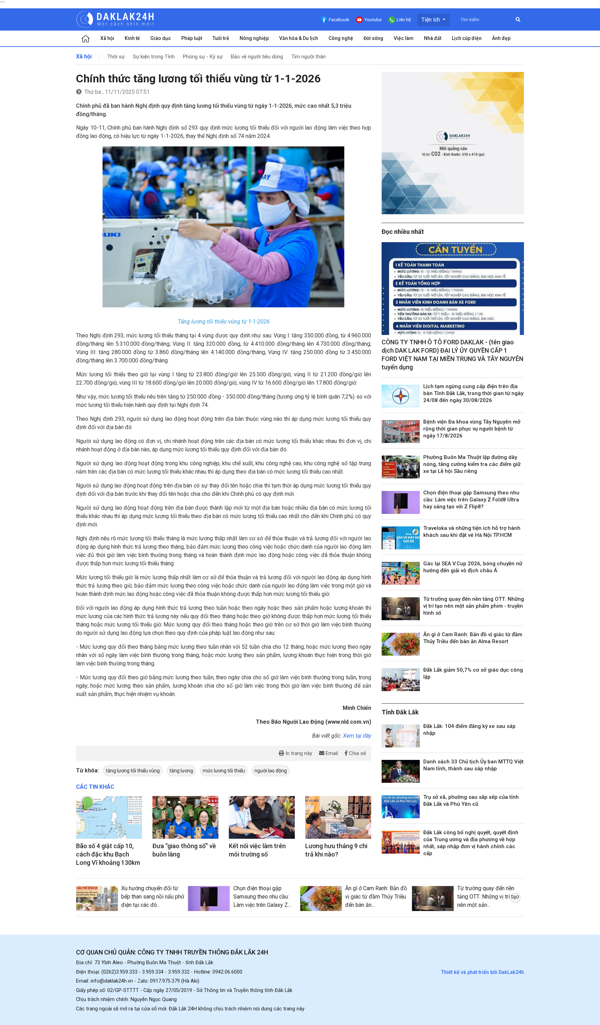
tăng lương (181, 770)
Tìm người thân (308, 57)
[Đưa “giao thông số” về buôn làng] (185, 817)
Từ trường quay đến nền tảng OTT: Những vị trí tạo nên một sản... (488, 896)
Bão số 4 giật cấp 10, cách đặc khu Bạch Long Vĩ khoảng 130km (108, 854)
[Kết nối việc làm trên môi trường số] (262, 817)
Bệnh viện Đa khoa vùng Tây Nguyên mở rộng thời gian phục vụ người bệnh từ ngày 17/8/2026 (471, 429)
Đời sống (373, 38)
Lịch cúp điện (467, 38)
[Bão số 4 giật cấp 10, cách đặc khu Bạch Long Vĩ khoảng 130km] (109, 817)
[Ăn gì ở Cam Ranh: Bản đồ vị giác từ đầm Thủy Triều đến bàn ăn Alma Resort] (401, 644)
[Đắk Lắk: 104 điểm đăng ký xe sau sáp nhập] (401, 735)
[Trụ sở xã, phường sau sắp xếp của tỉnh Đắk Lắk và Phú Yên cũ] (401, 806)
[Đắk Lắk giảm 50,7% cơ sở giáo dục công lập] (401, 679)
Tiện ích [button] (431, 19)
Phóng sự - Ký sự (203, 57)
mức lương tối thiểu (224, 770)
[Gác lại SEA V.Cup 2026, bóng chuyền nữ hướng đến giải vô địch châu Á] (401, 573)
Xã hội (107, 38)
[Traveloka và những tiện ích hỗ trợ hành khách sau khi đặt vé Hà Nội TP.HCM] (401, 537)
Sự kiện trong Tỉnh (154, 57)
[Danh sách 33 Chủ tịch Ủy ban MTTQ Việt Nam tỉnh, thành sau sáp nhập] (401, 771)
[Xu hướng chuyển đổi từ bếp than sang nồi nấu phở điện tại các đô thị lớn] (97, 898)
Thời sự (116, 57)
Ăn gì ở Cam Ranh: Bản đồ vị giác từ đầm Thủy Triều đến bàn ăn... (376, 896)
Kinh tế (132, 38)
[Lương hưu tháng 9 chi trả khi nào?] (338, 817)
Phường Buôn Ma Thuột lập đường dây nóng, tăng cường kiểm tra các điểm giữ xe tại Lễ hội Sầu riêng (471, 464)
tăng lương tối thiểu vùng (133, 770)
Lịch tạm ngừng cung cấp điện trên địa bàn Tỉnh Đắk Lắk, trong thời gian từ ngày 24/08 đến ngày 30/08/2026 (473, 393)
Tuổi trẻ (220, 38)
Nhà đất (432, 38)
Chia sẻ (357, 753)
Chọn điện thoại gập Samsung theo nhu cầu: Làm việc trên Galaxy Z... (262, 896)
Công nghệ (340, 38)
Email (331, 753)
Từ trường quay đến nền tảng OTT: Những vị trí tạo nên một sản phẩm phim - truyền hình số (473, 606)
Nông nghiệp (254, 38)
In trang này (298, 753)
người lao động (271, 770)
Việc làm (404, 38)
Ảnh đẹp (501, 38)
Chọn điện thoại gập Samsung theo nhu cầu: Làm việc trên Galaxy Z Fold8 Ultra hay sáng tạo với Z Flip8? (471, 500)
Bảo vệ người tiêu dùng (257, 57)
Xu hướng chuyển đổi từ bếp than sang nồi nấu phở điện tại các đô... (152, 896)
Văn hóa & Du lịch (298, 38)
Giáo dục (160, 38)
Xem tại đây (357, 735)
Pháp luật (191, 38)
